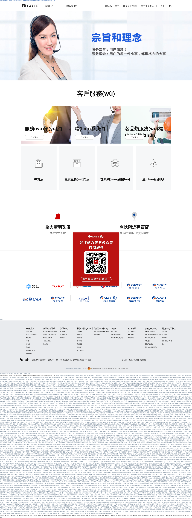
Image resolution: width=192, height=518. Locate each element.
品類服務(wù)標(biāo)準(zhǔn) (153, 334)
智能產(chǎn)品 (30, 350)
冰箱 (27, 341)
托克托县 (129, 515)
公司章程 (79, 347)
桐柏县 (83, 515)
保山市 (97, 515)
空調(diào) (29, 331)
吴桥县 (74, 515)
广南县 (166, 515)
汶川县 (7, 515)
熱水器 (28, 347)
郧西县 (88, 515)
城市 (115, 515)
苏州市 (78, 515)
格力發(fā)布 (63, 334)
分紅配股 (79, 344)
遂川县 (187, 515)
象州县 (102, 515)
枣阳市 (25, 515)
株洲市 (154, 515)
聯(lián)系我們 (134, 360)
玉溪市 (11, 515)
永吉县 (55, 515)
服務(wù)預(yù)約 (150, 331)
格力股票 (79, 338)
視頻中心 (164, 338)
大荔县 (60, 515)
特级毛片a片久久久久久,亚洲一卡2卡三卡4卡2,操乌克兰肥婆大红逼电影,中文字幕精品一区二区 (27, 376)
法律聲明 (143, 360)
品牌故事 (164, 331)
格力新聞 (62, 331)
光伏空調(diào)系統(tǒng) (101, 331)
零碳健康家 (29, 353)
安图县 (162, 515)
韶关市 (50, 515)
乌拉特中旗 (180, 515)
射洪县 (135, 515)
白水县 (93, 515)
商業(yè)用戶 (71, 5)
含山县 (69, 515)
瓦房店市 (40, 515)
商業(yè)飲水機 (47, 338)
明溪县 (35, 515)
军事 (157, 515)
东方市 (140, 515)
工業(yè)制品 (47, 341)
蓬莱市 (2, 515)
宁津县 (111, 515)
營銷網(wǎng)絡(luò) (117, 338)
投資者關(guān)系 (167, 341)
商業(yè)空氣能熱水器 (49, 334)
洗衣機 (28, 344)
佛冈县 (21, 515)
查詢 (162, 6)
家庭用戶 (49, 5)
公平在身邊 (80, 350)
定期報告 (79, 331)
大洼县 (175, 515)
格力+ (163, 344)
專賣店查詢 (114, 331)
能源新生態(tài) (130, 5)
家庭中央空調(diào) (31, 334)
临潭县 (124, 515)
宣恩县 (30, 515)
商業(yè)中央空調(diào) (50, 331)
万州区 (119, 515)
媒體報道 (62, 338)
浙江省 (149, 515)
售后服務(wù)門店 (116, 334)
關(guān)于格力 (112, 5)
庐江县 (16, 515)
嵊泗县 (107, 515)
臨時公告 (79, 334)
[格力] (31, 6)
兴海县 (46, 515)
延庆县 (144, 515)
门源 (170, 515)
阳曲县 (64, 515)
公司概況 (79, 341)
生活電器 (28, 338)
